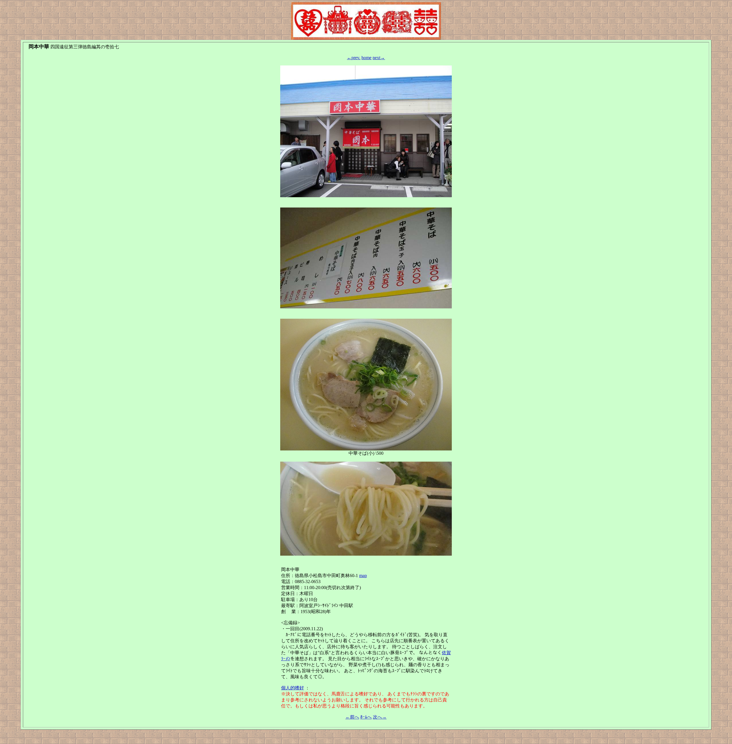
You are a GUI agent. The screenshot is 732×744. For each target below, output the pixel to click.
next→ (379, 57)
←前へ (352, 717)
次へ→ (380, 717)
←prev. (353, 57)
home (366, 57)
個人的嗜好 (292, 687)
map (363, 575)
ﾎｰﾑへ (366, 717)
